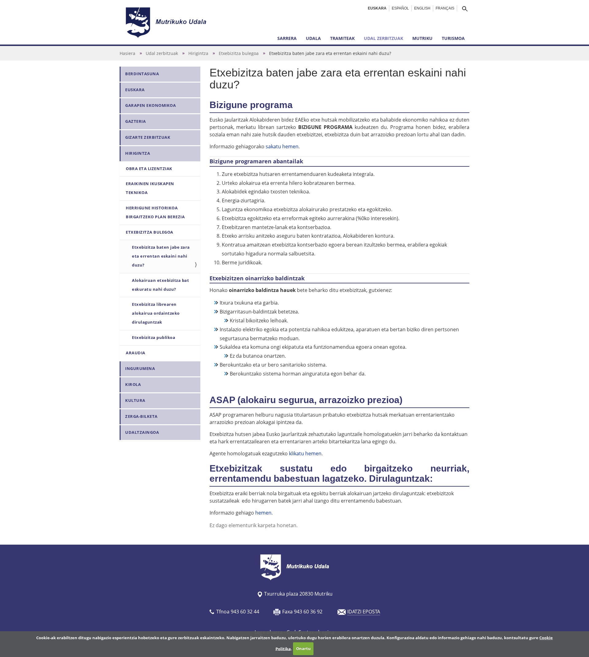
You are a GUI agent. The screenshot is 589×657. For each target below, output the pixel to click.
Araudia (135, 353)
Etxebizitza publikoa (153, 337)
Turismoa (453, 38)
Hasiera (127, 53)
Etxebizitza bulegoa (239, 53)
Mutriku (422, 38)
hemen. (264, 512)
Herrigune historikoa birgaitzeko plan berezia (155, 212)
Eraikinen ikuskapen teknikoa (150, 188)
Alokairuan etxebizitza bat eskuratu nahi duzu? (160, 285)
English (422, 8)
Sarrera (287, 38)
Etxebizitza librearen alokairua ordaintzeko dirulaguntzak (156, 313)
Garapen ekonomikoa (150, 105)
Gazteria (135, 121)
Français (445, 8)
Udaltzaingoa (142, 432)
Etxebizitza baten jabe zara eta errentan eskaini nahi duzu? (161, 256)
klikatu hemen (305, 453)
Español (400, 8)
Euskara (377, 8)
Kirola (133, 384)
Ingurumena (140, 368)
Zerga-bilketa (141, 416)
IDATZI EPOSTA (363, 611)
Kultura (135, 400)
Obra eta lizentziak (149, 168)
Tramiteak (342, 38)
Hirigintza (198, 53)
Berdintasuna (142, 73)
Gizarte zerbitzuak (147, 137)
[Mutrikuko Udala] (167, 22)
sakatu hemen (282, 146)
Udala (313, 38)
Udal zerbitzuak (383, 38)
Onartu (303, 648)
